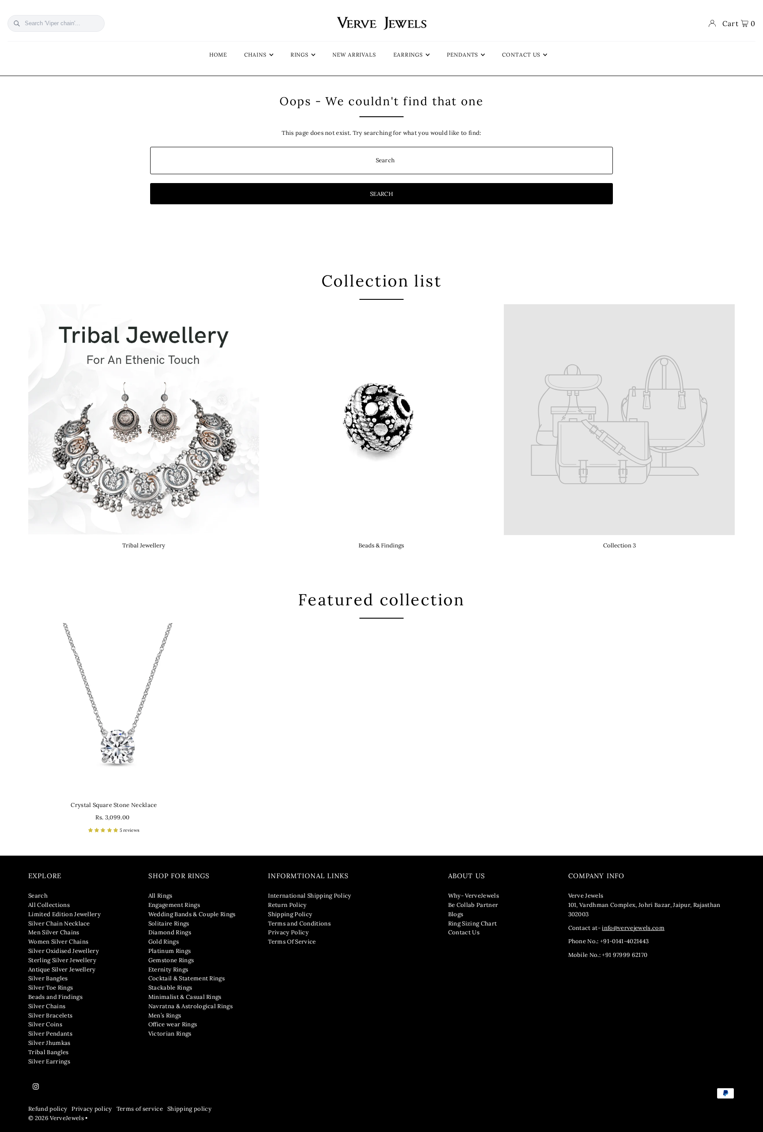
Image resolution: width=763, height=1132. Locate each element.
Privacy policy (92, 1109)
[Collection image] (619, 419)
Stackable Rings (170, 987)
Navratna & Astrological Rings (190, 1006)
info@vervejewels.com (633, 928)
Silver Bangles (48, 978)
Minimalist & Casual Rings (185, 997)
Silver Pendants (50, 1033)
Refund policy (47, 1109)
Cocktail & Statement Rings (186, 978)
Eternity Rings (168, 969)
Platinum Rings (169, 951)
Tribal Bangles (48, 1052)
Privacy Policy (288, 932)
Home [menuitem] (218, 54)
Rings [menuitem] (300, 54)
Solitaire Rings (168, 923)
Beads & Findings (381, 545)
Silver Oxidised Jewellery (63, 951)
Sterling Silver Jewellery (62, 960)
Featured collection (381, 599)
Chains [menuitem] (255, 54)
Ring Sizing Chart (472, 923)
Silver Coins (45, 1024)
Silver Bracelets (50, 1015)
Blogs (456, 914)
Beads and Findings (55, 997)
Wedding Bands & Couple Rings (192, 914)
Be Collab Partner (473, 905)
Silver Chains (46, 1006)
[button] (104, 830)
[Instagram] (36, 1086)
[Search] (17, 23)
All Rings (160, 895)
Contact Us (464, 932)
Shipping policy (189, 1109)
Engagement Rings (174, 905)
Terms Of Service (292, 941)
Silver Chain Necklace (59, 923)
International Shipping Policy (309, 895)
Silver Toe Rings (50, 987)
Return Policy (287, 905)
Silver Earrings (49, 1061)
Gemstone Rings (171, 960)
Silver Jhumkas (49, 1043)
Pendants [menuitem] (462, 54)
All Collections (49, 905)
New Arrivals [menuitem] (354, 54)
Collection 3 (619, 545)
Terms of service (140, 1109)
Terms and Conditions (299, 923)
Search (38, 895)
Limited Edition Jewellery (64, 914)
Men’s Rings (164, 1015)
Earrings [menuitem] (408, 54)
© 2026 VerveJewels (56, 1118)
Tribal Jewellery (143, 545)
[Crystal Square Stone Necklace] (114, 709)
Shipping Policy (290, 914)
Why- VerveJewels (473, 895)
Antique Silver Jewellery (62, 969)
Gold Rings (163, 941)
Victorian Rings (170, 1033)
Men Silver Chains (53, 932)
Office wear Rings (172, 1024)
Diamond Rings (169, 932)
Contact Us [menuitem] (521, 54)
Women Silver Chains (58, 941)
